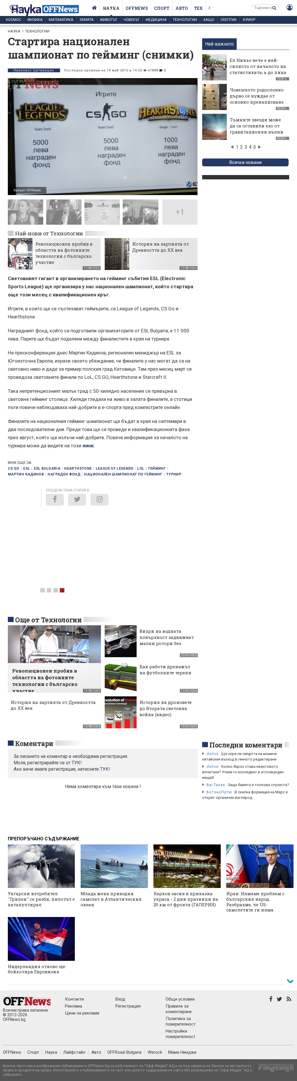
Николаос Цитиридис (34, 70)
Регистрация (128, 1006)
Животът (108, 19)
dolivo (213, 754)
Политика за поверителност (180, 1021)
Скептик (228, 19)
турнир (173, 474)
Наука (111, 8)
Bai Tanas (216, 785)
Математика (61, 19)
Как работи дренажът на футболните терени (165, 669)
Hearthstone (78, 468)
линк (88, 445)
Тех (198, 8)
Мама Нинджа (182, 1052)
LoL (140, 468)
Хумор (249, 19)
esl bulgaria (47, 468)
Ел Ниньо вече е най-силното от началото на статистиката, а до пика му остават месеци (258, 69)
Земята (86, 19)
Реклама (73, 1006)
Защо (208, 19)
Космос (13, 19)
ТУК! (105, 769)
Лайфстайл (74, 1052)
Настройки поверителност (180, 1033)
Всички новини (245, 162)
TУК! (77, 762)
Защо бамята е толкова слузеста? (258, 785)
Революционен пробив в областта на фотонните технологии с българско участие (64, 253)
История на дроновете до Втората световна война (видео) (166, 708)
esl (26, 468)
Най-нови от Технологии (49, 233)
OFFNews (12, 1052)
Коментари (34, 743)
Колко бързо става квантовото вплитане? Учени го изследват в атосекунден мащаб (243, 772)
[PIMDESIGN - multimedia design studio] (273, 1069)
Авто (181, 8)
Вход (120, 999)
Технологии (185, 19)
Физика (35, 19)
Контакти (74, 999)
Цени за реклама (82, 1013)
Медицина (156, 19)
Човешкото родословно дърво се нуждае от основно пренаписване (257, 96)
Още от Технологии (48, 619)
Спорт (161, 8)
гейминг (157, 468)
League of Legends (114, 468)
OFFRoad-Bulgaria (124, 1052)
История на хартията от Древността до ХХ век (160, 247)
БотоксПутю (219, 792)
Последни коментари (245, 745)
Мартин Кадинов (26, 474)
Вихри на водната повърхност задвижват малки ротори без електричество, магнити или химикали (167, 646)
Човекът (131, 19)
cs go (13, 468)
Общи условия (180, 999)
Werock (155, 1052)
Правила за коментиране (179, 1008)
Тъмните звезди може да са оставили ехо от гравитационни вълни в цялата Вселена (256, 129)
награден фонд (64, 474)
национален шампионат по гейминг (123, 474)
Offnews (137, 8)
